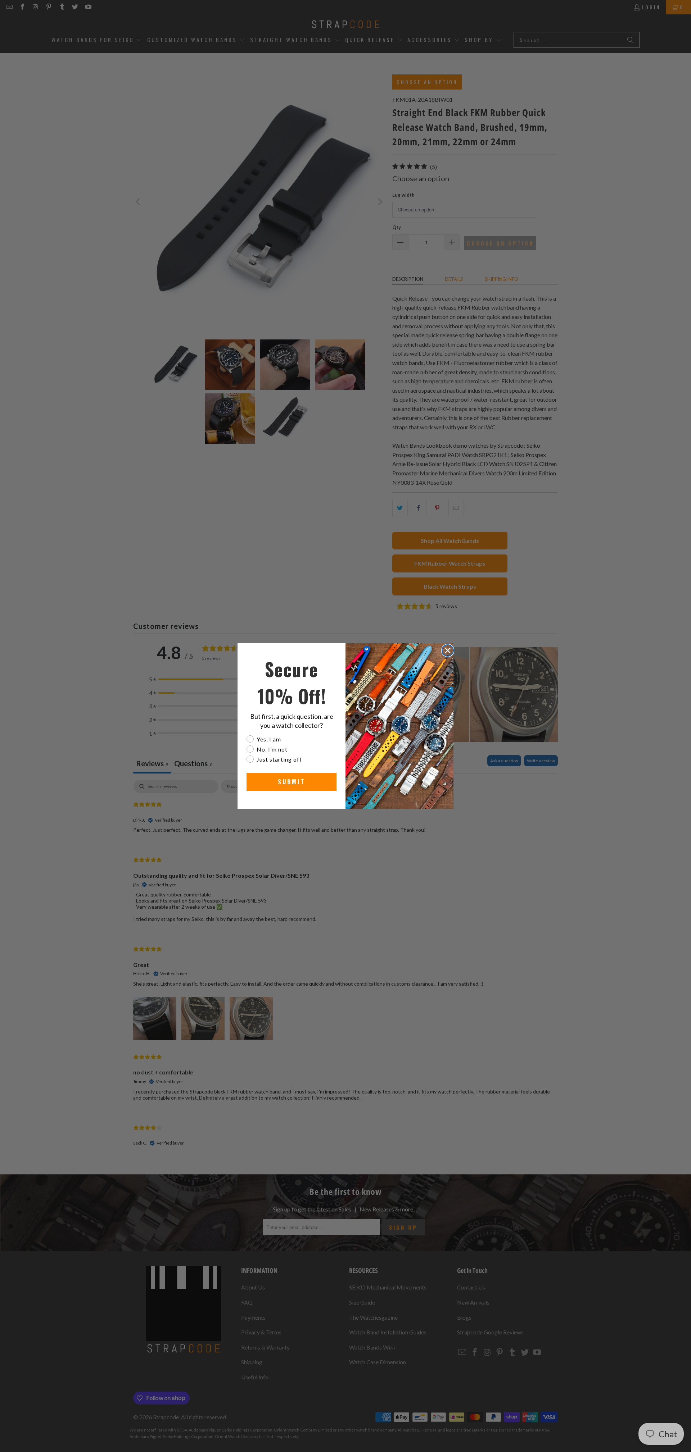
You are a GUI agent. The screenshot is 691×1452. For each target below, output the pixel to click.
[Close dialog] (447, 650)
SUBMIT (292, 781)
